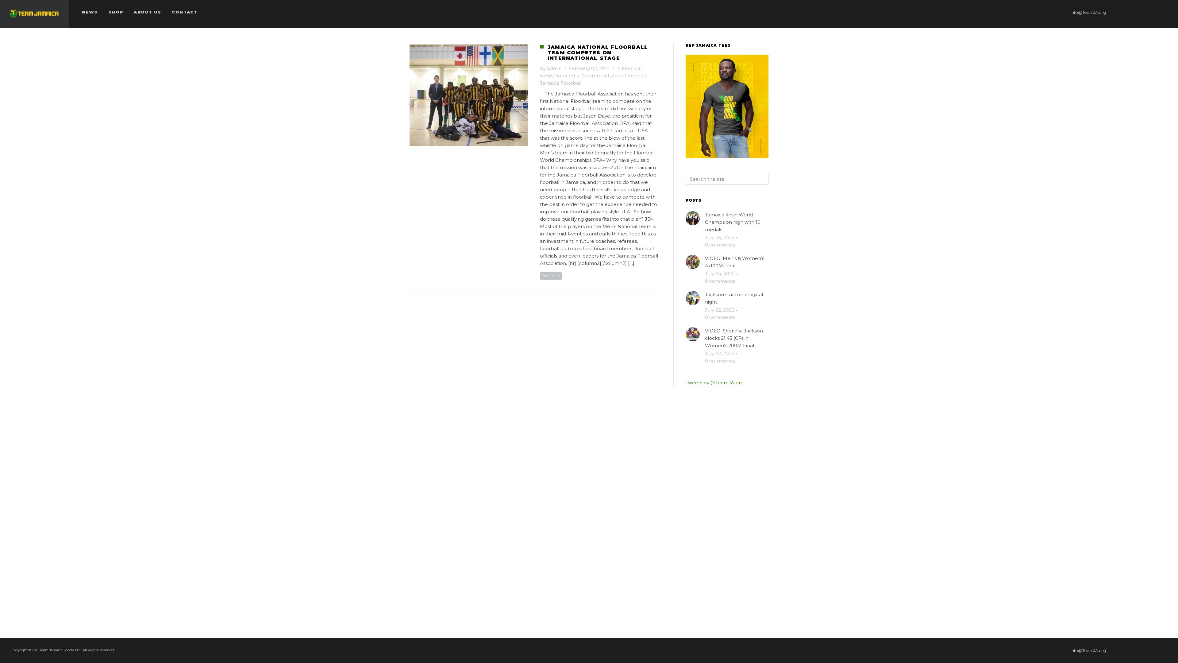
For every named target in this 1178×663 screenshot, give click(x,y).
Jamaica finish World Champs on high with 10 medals (732, 222)
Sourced (565, 76)
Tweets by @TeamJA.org (715, 383)
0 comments (597, 76)
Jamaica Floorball (560, 83)
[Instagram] (1154, 12)
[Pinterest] (1132, 12)
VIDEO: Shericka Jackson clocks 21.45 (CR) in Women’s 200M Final (734, 338)
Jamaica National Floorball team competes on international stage (598, 52)
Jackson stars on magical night (734, 298)
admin (554, 68)
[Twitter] (1143, 12)
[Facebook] (1121, 12)
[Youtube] (1165, 12)
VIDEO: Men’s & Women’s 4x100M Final (734, 262)
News (546, 76)
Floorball (632, 68)
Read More (551, 275)
